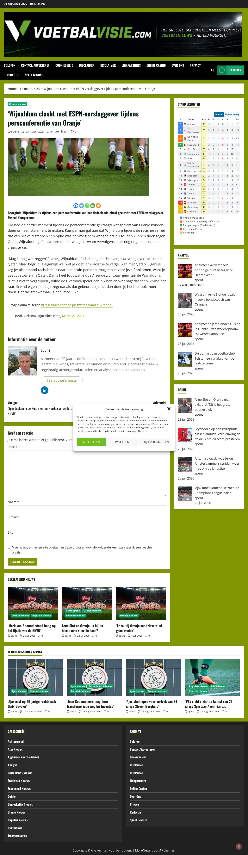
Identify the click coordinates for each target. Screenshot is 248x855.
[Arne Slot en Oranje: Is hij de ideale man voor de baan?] (87, 603)
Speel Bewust (34, 74)
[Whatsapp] (87, 205)
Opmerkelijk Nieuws (20, 804)
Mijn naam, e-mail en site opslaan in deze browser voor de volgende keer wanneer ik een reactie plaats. (82, 550)
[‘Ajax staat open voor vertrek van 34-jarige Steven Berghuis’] (153, 677)
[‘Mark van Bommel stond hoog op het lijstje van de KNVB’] (33, 603)
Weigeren (122, 442)
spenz (15, 131)
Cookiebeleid (64, 65)
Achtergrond (73, 610)
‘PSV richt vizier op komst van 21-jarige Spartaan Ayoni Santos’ (209, 704)
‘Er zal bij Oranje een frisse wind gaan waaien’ (139, 628)
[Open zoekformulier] (212, 70)
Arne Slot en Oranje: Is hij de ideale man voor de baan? (82, 628)
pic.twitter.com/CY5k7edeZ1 (92, 305)
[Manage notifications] (239, 846)
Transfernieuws (198, 691)
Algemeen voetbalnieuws (23, 757)
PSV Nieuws (218, 686)
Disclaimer (87, 65)
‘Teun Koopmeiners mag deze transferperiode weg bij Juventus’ (90, 704)
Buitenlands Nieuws (100, 686)
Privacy (195, 65)
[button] (169, 409)
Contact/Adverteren (35, 65)
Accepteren (91, 442)
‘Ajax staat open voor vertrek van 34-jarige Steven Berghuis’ (152, 704)
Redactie (13, 74)
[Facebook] (75, 205)
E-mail (13, 517)
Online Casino (156, 65)
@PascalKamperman (56, 305)
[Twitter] (81, 205)
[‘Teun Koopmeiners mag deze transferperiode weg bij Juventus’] (94, 677)
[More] (98, 205)
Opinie (12, 796)
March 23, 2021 (73, 316)
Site (10, 532)
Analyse (12, 765)
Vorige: (44, 408)
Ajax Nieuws (19, 691)
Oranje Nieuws (17, 104)
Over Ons (177, 65)
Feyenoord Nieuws (19, 788)
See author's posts (62, 380)
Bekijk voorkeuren (155, 442)
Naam (13, 502)
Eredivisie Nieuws (19, 780)
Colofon (9, 65)
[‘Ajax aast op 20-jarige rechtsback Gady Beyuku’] (35, 677)
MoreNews (143, 850)
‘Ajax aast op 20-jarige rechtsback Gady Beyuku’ (32, 704)
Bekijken (235, 70)
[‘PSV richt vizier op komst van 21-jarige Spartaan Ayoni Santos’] (212, 677)
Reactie (14, 447)
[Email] (92, 205)
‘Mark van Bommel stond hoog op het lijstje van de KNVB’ (32, 628)
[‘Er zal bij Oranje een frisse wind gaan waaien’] (141, 603)
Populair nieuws (41, 615)
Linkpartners (131, 65)
